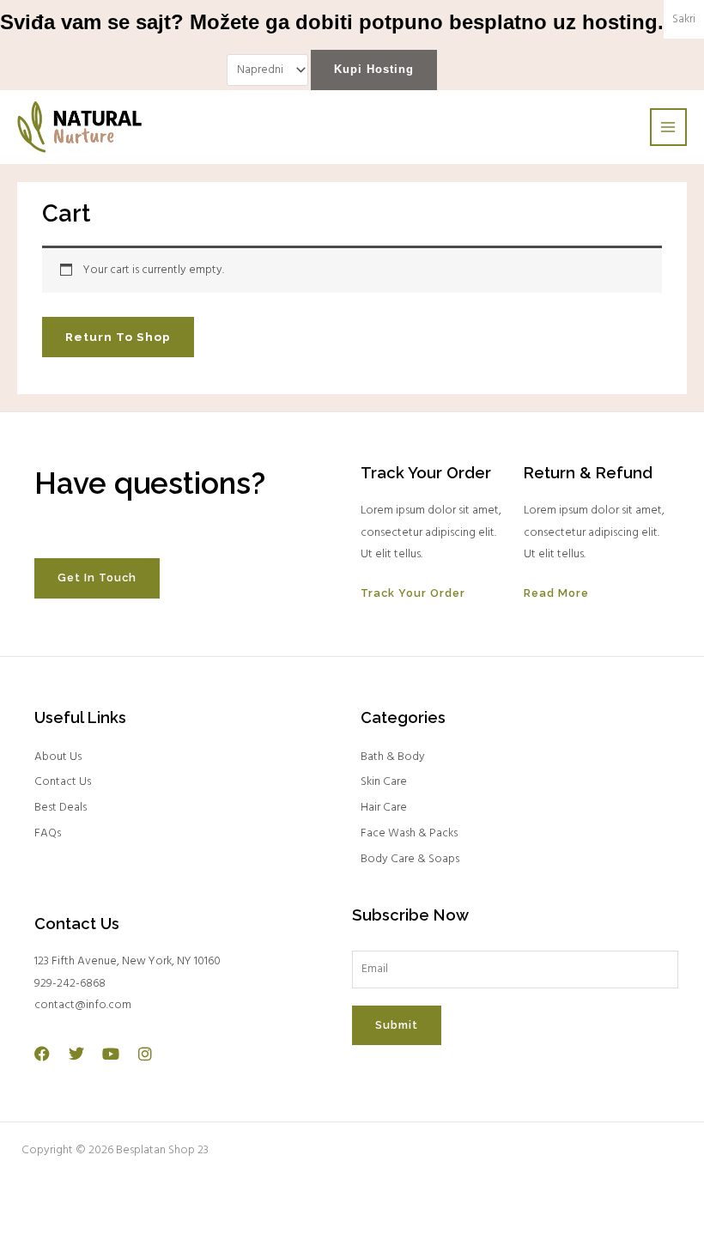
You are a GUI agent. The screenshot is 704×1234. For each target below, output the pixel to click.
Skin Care (384, 782)
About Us (58, 757)
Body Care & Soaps (410, 859)
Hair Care (384, 808)
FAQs (47, 833)
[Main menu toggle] (668, 126)
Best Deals (60, 808)
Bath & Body (393, 757)
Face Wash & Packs (409, 833)
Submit (396, 1024)
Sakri (683, 19)
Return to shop (118, 336)
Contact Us (62, 782)
